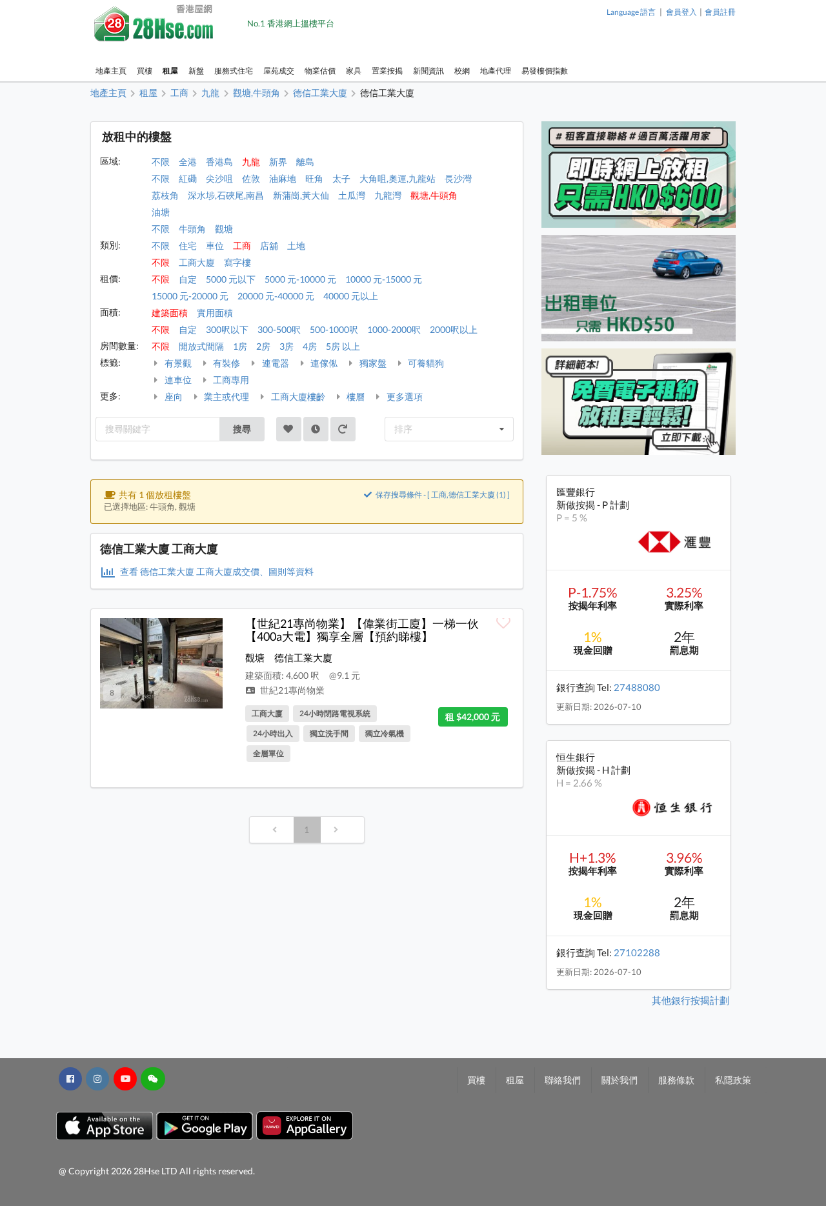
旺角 (314, 178)
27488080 (637, 687)
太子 (341, 178)
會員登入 (681, 12)
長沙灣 (458, 178)
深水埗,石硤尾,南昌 (226, 195)
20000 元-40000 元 (275, 295)
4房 (310, 346)
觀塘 (224, 228)
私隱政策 (733, 1079)
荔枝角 (165, 195)
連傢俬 (322, 362)
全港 (188, 161)
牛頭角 (192, 228)
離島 (305, 161)
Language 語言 (631, 12)
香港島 (219, 161)
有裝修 (225, 362)
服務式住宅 (233, 70)
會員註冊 (720, 12)
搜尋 (242, 428)
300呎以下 (227, 329)
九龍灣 (387, 195)
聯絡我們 (563, 1079)
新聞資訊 (428, 70)
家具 (353, 70)
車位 (215, 245)
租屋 (170, 70)
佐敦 (251, 178)
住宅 (188, 245)
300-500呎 (279, 329)
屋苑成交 (278, 70)
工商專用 (230, 379)
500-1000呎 (334, 329)
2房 (263, 346)
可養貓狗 (425, 362)
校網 (462, 70)
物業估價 (320, 70)
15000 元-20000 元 (190, 295)
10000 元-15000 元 (383, 279)
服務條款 (676, 1079)
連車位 (177, 379)
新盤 (196, 70)
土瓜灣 (351, 195)
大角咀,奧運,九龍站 (397, 178)
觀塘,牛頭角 (434, 195)
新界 (278, 161)
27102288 (637, 952)
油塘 (161, 211)
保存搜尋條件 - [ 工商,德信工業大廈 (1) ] (442, 494)
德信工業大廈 (303, 657)
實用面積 (215, 312)
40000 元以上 (350, 295)
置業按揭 (387, 70)
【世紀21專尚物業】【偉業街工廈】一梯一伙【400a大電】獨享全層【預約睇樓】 (362, 630)
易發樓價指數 (544, 70)
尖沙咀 (219, 178)
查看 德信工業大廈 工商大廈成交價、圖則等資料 (216, 571)
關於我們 (619, 1079)
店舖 (269, 245)
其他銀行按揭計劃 (690, 1000)
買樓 (144, 70)
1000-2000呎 (394, 329)
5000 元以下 (231, 279)
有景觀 (177, 362)
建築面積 (170, 312)
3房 (286, 346)
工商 (242, 245)
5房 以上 (343, 346)
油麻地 (282, 178)
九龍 (251, 161)
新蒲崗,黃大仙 (301, 195)
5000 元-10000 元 (300, 279)
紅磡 (188, 178)
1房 (240, 346)
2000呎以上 (454, 329)
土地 (296, 245)
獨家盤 (372, 362)
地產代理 (495, 70)
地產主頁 (111, 70)
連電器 (274, 362)
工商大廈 (197, 262)
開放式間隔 (201, 346)
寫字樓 (237, 262)
